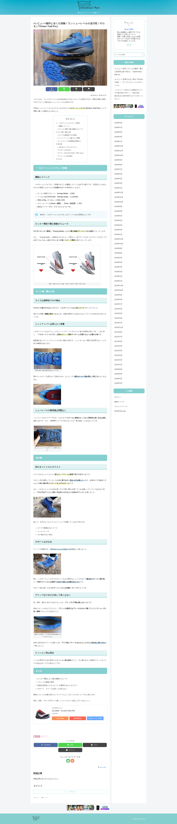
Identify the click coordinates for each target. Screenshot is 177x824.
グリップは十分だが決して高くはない (71, 153)
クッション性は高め (65, 156)
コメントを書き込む (70, 791)
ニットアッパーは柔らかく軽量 (69, 138)
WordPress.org (119, 411)
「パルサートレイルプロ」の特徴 (68, 123)
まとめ (59, 159)
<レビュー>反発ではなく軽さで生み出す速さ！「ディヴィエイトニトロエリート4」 (128, 82)
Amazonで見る (60, 718)
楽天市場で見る (78, 718)
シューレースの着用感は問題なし (70, 141)
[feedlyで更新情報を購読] (68, 761)
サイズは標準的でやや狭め (68, 135)
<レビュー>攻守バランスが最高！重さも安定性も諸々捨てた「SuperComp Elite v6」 (128, 72)
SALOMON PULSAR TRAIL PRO (63, 711)
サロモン (46, 736)
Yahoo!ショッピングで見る (95, 718)
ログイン (117, 397)
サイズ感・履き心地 (64, 132)
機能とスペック (64, 126)
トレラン (37, 736)
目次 (67, 119)
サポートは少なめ (65, 150)
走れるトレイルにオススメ (68, 147)
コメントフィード (121, 406)
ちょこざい (129, 29)
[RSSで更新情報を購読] (72, 761)
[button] (76, 89)
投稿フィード (119, 402)
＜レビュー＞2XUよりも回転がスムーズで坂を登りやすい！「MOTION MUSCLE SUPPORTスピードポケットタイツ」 (128, 94)
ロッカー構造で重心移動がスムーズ (71, 129)
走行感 (59, 144)
